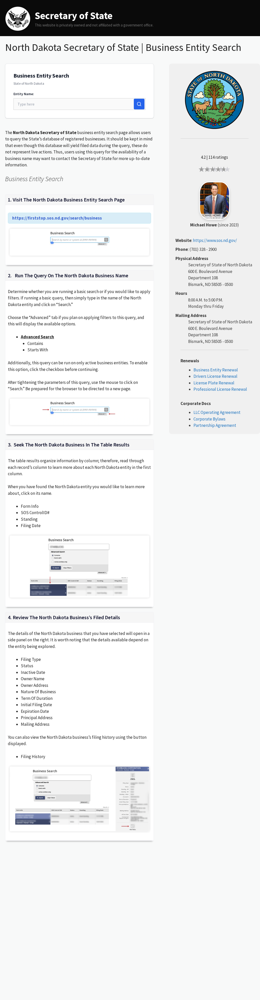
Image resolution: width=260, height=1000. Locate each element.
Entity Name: (23, 94)
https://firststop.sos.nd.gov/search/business (57, 218)
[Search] (139, 104)
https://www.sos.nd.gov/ (215, 240)
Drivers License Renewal (215, 376)
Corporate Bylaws (209, 419)
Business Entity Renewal (215, 370)
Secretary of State (73, 15)
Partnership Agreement (214, 425)
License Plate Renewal (213, 383)
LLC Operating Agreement (216, 412)
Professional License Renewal (220, 389)
